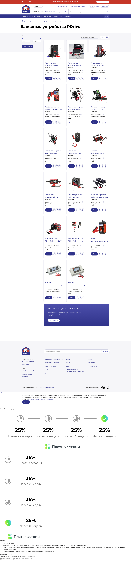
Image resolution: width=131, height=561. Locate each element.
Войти (97, 6)
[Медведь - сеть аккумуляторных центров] (26, 9)
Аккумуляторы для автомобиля (54, 359)
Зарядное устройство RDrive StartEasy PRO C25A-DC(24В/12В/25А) (76, 197)
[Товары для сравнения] (60, 12)
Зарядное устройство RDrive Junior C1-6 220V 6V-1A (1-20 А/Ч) (53, 241)
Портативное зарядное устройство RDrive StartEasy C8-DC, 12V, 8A (76, 109)
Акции (91, 6)
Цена (23, 36)
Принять (25, 402)
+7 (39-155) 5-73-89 (38, 12)
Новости (90, 359)
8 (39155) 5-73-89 (28, 361)
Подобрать (28, 46)
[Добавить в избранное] (56, 78)
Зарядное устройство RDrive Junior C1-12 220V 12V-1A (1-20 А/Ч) (76, 241)
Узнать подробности (103, 2)
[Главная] (23, 21)
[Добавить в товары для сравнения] (53, 78)
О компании (67, 16)
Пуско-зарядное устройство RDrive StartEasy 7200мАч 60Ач (53, 65)
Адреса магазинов (50, 373)
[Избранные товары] (65, 12)
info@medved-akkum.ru (30, 371)
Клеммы (47, 369)
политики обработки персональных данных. (41, 399)
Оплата (83, 6)
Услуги (56, 16)
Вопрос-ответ (91, 362)
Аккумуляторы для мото (52, 362)
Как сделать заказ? (62, 6)
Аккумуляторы (27, 16)
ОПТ (61, 16)
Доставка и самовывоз (74, 6)
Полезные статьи (92, 366)
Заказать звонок (50, 12)
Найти (106, 351)
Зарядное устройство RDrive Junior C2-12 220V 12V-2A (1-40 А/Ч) (99, 197)
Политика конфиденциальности (47, 387)
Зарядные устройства (51, 366)
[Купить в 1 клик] (59, 78)
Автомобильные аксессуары (42, 16)
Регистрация (105, 6)
